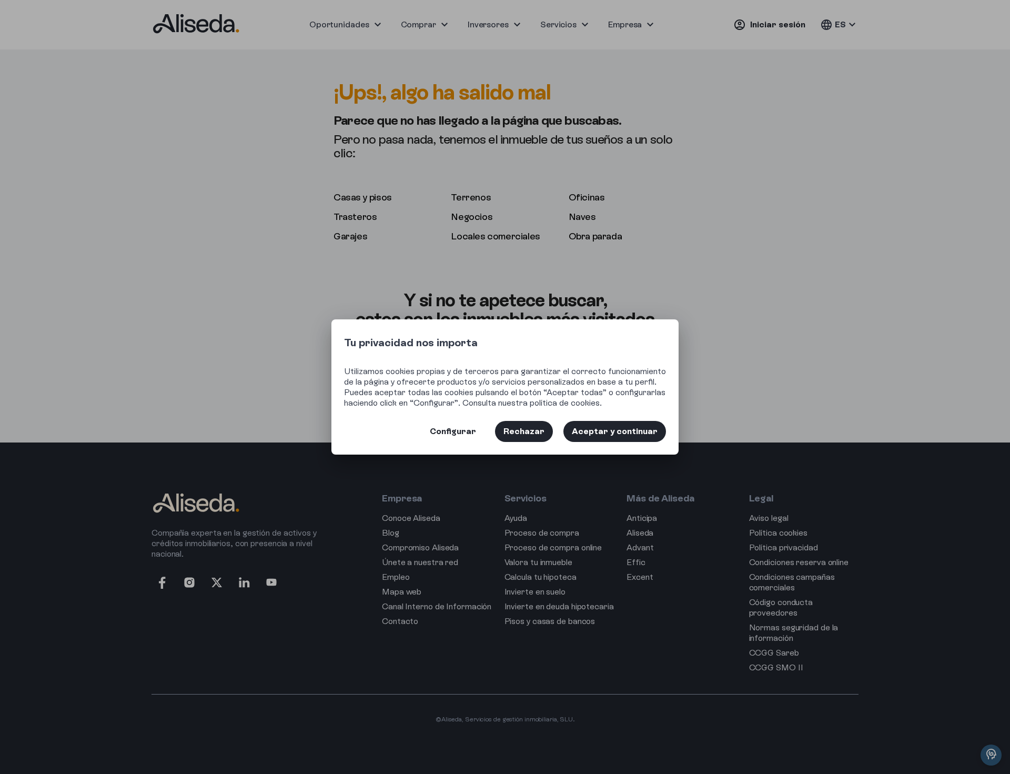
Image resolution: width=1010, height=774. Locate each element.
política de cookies (565, 403)
